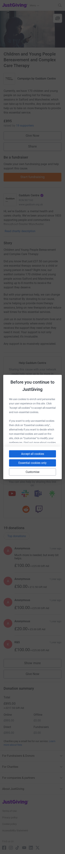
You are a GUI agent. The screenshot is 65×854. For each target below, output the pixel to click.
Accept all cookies (32, 454)
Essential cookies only (32, 463)
